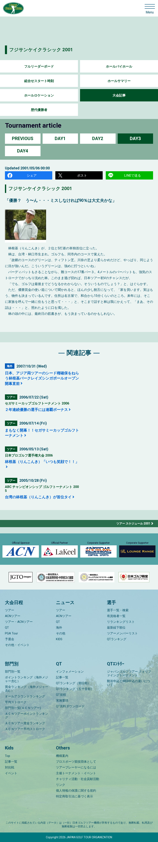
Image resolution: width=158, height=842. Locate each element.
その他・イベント (17, 645)
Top (7, 756)
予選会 (9, 639)
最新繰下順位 (116, 627)
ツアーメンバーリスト (122, 633)
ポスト (82, 175)
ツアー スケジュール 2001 (133, 523)
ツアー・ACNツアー (19, 622)
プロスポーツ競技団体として (76, 762)
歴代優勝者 (39, 110)
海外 (59, 627)
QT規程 (61, 695)
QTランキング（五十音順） (75, 689)
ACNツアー (12, 616)
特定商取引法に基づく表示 (74, 796)
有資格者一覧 (116, 616)
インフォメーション (70, 671)
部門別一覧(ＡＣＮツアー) (23, 708)
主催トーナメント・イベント (76, 773)
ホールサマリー (119, 81)
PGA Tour (11, 633)
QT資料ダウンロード (70, 706)
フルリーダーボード (39, 66)
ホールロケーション (39, 95)
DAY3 (135, 138)
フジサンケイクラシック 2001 (41, 49)
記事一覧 (62, 677)
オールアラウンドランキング (25, 696)
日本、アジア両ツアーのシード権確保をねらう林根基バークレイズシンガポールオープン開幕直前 (42, 378)
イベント (11, 773)
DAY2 (97, 138)
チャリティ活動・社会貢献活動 (77, 779)
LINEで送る (132, 175)
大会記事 (119, 95)
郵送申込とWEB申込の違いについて (128, 683)
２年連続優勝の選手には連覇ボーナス (36, 409)
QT (7, 627)
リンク (60, 785)
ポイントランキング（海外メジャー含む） (26, 679)
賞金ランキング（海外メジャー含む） (26, 688)
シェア (32, 175)
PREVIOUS (22, 138)
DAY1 (60, 138)
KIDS (59, 639)
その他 (60, 633)
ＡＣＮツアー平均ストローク (25, 729)
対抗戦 (9, 767)
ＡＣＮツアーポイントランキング (26, 715)
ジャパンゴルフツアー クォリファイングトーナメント (129, 673)
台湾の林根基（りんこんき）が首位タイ (38, 497)
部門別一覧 (12, 671)
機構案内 (62, 756)
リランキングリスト (121, 622)
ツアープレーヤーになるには (76, 767)
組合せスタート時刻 (39, 81)
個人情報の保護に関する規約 (76, 790)
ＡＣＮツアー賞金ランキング (25, 723)
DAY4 (22, 150)
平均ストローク (16, 702)
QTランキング (116, 639)
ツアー (9, 610)
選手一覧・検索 (118, 610)
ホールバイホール (119, 66)
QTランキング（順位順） (73, 683)
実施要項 (62, 700)
